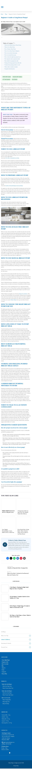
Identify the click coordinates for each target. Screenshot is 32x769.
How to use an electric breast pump (11, 53)
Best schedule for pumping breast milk (11, 60)
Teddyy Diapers (13, 299)
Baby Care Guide (5, 664)
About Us (3, 667)
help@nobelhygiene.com (10, 742)
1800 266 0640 (8, 743)
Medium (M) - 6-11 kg (6, 718)
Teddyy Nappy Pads (6, 701)
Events (3, 669)
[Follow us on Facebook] (2, 753)
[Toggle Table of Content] (14, 43)
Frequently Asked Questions (10, 68)
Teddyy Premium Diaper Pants (7, 688)
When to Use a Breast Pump (10, 47)
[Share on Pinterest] (21, 558)
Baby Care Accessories (6, 697)
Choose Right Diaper (6, 660)
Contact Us (4, 671)
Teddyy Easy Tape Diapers (7, 692)
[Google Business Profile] (10, 753)
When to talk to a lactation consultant (11, 66)
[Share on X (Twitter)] (11, 558)
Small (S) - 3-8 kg (5, 716)
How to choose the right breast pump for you (13, 56)
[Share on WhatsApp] (14, 558)
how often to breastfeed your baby (12, 158)
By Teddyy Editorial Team (6, 21)
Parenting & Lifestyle (6, 643)
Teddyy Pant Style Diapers (7, 684)
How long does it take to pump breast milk (12, 58)
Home (2, 14)
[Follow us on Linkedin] (7, 753)
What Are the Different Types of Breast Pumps (13, 45)
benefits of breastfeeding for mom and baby (14, 185)
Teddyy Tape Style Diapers (7, 691)
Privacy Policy (4, 673)
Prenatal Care (4, 647)
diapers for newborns (23, 293)
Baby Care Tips (4, 635)
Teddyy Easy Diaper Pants (7, 686)
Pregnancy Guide (5, 662)
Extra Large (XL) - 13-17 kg (7, 722)
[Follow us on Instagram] (5, 753)
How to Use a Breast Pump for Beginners (12, 51)
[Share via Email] (24, 558)
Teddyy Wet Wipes (5, 703)
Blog (6, 14)
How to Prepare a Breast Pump (10, 49)
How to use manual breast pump (10, 55)
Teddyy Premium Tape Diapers (7, 694)
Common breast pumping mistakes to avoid (12, 64)
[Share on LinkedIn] (17, 558)
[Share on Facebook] (7, 558)
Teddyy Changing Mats (6, 699)
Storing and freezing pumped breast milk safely (13, 62)
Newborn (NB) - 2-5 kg (6, 715)
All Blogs (3, 631)
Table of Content (8, 43)
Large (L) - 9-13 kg (5, 720)
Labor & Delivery (5, 639)
